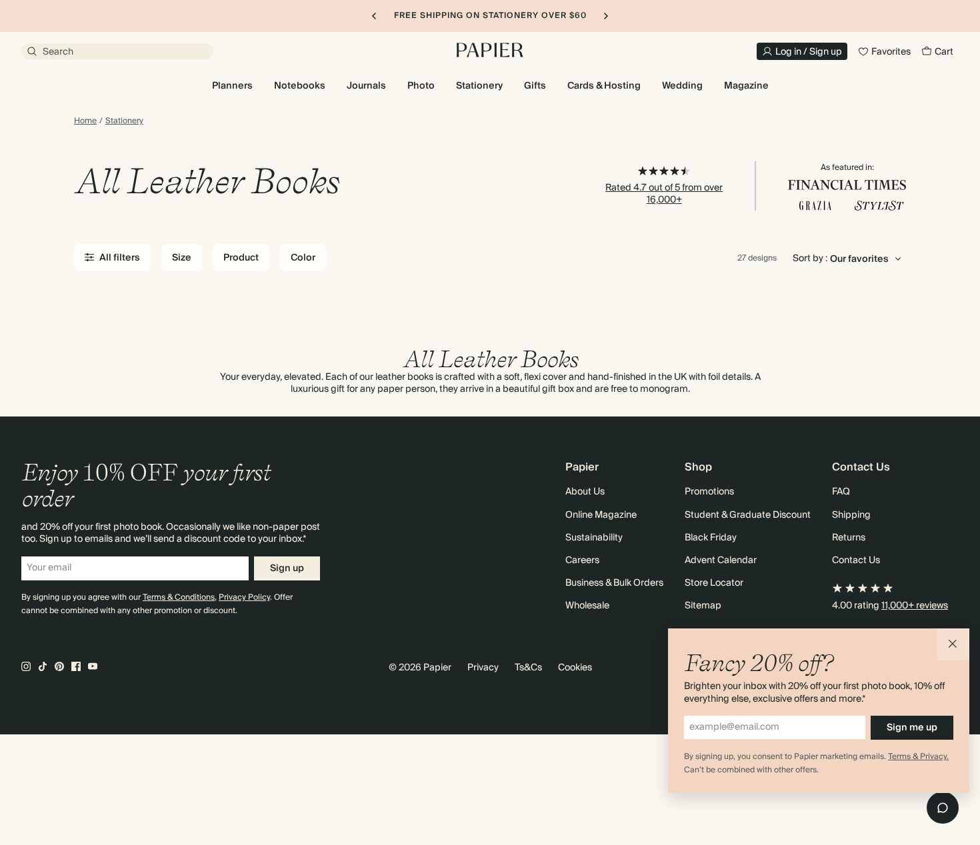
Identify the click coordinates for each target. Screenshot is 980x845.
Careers (582, 560)
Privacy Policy (244, 597)
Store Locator (714, 583)
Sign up (287, 568)
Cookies (575, 668)
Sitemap (703, 606)
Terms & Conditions (179, 597)
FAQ (841, 492)
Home (85, 121)
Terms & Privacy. (918, 757)
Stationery (124, 121)
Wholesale (587, 606)
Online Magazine (601, 515)
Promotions (709, 492)
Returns (848, 538)
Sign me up (912, 728)
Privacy (483, 668)
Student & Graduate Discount (748, 515)
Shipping (851, 515)
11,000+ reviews (914, 606)
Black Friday (711, 538)
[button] (953, 644)
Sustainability (594, 538)
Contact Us (856, 560)
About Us (585, 492)
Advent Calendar (721, 560)
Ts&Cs (528, 668)
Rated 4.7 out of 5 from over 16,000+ (664, 194)
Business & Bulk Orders (614, 583)
